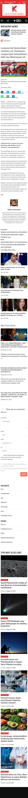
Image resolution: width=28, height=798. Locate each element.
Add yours (3, 412)
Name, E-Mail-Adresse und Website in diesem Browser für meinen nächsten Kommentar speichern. (12, 457)
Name (2, 431)
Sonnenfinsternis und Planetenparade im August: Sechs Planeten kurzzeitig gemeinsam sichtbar (11, 663)
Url (1, 447)
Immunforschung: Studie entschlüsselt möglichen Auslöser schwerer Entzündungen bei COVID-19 (12, 701)
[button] (25, 26)
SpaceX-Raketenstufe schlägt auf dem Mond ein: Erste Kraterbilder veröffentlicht (14, 585)
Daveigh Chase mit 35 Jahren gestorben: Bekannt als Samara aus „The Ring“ (13, 314)
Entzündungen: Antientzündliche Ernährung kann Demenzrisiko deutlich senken (17, 34)
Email (2, 439)
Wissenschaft (4, 579)
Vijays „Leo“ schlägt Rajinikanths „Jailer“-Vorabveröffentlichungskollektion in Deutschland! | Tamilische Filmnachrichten (14, 345)
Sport (2, 511)
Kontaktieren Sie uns (6, 515)
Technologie (4, 507)
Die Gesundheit (5, 694)
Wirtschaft (3, 502)
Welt (2, 498)
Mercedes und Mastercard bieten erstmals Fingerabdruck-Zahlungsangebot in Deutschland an (14, 370)
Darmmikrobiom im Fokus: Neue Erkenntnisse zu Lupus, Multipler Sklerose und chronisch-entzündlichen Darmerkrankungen (14, 779)
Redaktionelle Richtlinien (7, 538)
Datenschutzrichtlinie (6, 542)
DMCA (2, 533)
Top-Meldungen (5, 493)
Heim (2, 489)
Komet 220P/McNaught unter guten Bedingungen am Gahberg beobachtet (13, 623)
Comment (3, 418)
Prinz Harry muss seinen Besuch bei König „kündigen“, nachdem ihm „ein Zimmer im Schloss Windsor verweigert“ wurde (14, 394)
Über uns (3, 524)
